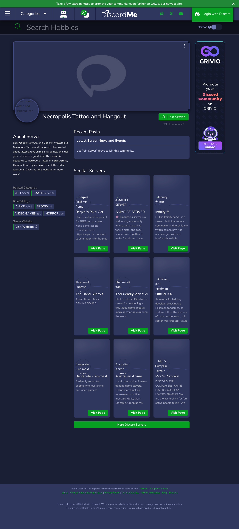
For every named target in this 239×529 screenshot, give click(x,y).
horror (55, 213)
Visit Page (98, 248)
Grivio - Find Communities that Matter (82, 492)
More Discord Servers (131, 425)
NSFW (202, 27)
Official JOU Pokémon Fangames (171, 297)
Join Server (176, 117)
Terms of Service (130, 492)
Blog (164, 492)
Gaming (44, 193)
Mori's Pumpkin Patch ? (167, 379)
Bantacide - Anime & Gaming (92, 379)
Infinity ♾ (162, 211)
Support (173, 492)
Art (22, 193)
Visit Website (25, 227)
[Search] (18, 26)
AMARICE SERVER (130, 211)
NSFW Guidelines (150, 492)
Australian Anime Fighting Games (128, 379)
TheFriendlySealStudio (132, 294)
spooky (44, 206)
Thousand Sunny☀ (90, 294)
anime (23, 206)
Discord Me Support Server (153, 488)
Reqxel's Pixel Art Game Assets (89, 214)
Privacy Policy (112, 492)
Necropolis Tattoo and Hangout (84, 116)
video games (28, 213)
